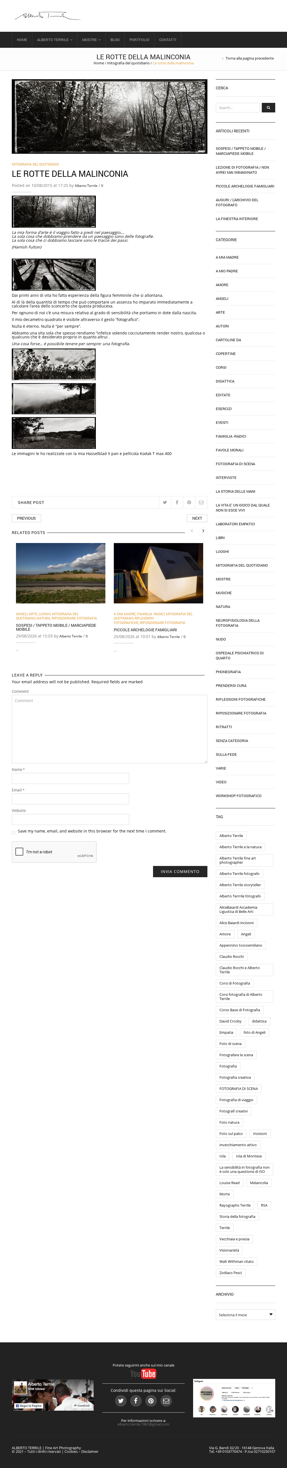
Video (221, 781)
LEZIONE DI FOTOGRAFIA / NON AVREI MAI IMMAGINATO (242, 170)
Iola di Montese (249, 1156)
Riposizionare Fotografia (74, 618)
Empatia (226, 1032)
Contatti (167, 39)
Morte (224, 1193)
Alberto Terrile (53, 39)
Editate (223, 394)
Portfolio (139, 39)
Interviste (226, 477)
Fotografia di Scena (235, 463)
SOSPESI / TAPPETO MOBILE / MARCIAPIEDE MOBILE (56, 627)
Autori (222, 326)
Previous (26, 518)
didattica (259, 1021)
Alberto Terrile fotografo (239, 873)
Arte (33, 614)
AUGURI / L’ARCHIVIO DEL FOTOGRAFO (237, 202)
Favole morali (230, 450)
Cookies (71, 1451)
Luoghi (44, 614)
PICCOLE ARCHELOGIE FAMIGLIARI (145, 629)
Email (18, 790)
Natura (43, 618)
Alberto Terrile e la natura (240, 846)
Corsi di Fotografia (234, 983)
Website (19, 811)
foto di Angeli (254, 1032)
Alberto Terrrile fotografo (240, 896)
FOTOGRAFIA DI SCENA (238, 1088)
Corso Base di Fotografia (239, 1009)
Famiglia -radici (151, 614)
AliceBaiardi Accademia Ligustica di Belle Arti (238, 909)
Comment (20, 691)
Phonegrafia (228, 671)
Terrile (224, 1227)
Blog (115, 39)
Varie (221, 768)
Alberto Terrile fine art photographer (237, 860)
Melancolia (259, 1182)
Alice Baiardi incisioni (236, 922)
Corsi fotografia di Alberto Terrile (240, 996)
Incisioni (260, 1133)
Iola (222, 1156)
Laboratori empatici (235, 523)
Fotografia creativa (235, 1077)
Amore (222, 284)
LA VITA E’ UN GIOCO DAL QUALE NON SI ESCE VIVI (243, 508)
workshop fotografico (238, 795)
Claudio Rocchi (231, 956)
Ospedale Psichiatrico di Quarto (240, 655)
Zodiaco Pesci (230, 1272)
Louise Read (229, 1182)
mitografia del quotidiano (128, 62)
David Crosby (230, 1021)
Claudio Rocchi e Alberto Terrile (239, 969)
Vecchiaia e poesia (234, 1238)
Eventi (222, 422)
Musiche (224, 592)
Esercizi (224, 408)
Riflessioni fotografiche (134, 620)
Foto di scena (230, 1043)
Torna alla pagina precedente (250, 58)
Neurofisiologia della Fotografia (238, 623)
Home (22, 39)
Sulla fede (226, 754)
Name (18, 770)
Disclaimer (89, 1451)
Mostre (89, 39)
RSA (264, 1205)
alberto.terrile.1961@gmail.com (143, 1424)
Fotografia (228, 1066)
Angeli (21, 614)
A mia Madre (125, 614)
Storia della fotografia (237, 1216)
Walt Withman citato (236, 1261)
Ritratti (224, 726)
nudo (221, 639)
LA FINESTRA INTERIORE (237, 218)
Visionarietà (229, 1250)
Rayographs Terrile (235, 1205)
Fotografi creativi (233, 1111)
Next (197, 518)
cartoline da (228, 339)
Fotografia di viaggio (236, 1099)
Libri (220, 537)
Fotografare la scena (236, 1054)
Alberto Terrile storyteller (240, 884)
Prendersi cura (231, 685)
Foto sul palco (231, 1133)
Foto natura (229, 1122)
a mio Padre (227, 270)
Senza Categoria (232, 740)
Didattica (225, 381)
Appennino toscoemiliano (240, 945)
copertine (226, 353)
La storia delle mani (235, 491)
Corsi (221, 367)
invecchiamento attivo (238, 1144)
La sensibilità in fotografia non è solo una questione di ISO (244, 1169)
